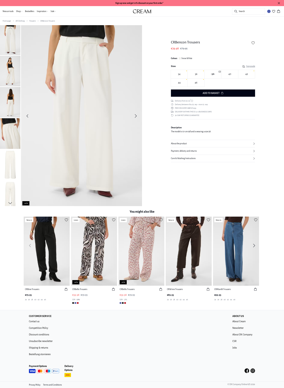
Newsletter (238, 328)
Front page (7, 21)
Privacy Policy (34, 385)
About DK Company (242, 334)
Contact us (34, 321)
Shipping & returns (38, 347)
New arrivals (8, 11)
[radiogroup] (213, 78)
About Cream (239, 321)
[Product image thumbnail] (10, 40)
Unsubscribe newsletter (41, 341)
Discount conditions (39, 334)
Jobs (234, 347)
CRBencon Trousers (47, 21)
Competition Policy (38, 328)
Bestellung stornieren (40, 354)
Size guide (250, 66)
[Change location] (269, 11)
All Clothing (20, 21)
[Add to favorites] (253, 43)
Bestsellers (29, 11)
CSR (234, 341)
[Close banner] (278, 3)
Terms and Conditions (52, 385)
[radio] (179, 74)
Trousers (32, 21)
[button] (213, 143)
